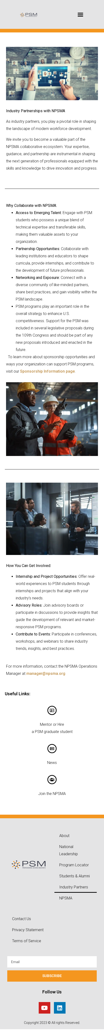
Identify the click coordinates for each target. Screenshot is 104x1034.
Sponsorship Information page (47, 371)
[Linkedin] (60, 1008)
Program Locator (74, 865)
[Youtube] (44, 1008)
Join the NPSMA (52, 793)
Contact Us (21, 919)
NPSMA (65, 898)
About (64, 835)
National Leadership (68, 850)
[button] (80, 14)
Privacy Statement (28, 930)
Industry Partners (73, 887)
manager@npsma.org (45, 673)
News (52, 762)
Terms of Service (26, 941)
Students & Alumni (74, 876)
